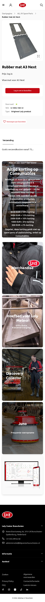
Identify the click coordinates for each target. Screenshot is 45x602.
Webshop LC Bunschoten (25, 598)
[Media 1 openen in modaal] (22, 40)
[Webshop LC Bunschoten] (7, 519)
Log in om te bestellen (22, 90)
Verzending (8, 140)
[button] (3, 5)
